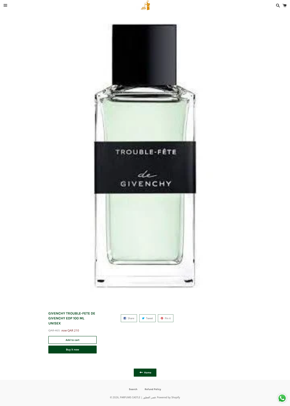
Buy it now (72, 349)
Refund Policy (153, 389)
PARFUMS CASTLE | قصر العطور (138, 397)
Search (133, 389)
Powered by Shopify (168, 397)
